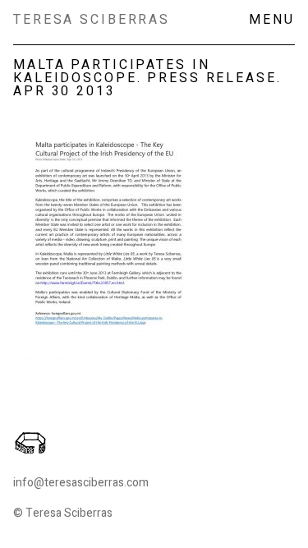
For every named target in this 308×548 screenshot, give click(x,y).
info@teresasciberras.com (81, 482)
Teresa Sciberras (91, 20)
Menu (272, 19)
